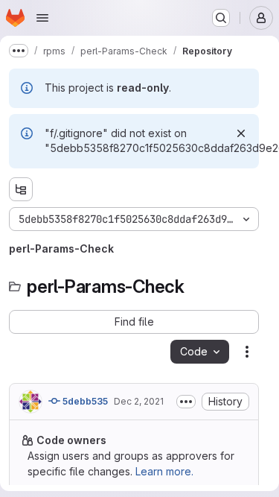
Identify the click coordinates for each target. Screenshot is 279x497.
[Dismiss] (241, 133)
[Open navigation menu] (42, 18)
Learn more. (164, 471)
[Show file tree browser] (21, 189)
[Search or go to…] (221, 18)
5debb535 (84, 401)
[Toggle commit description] (186, 401)
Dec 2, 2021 (139, 401)
